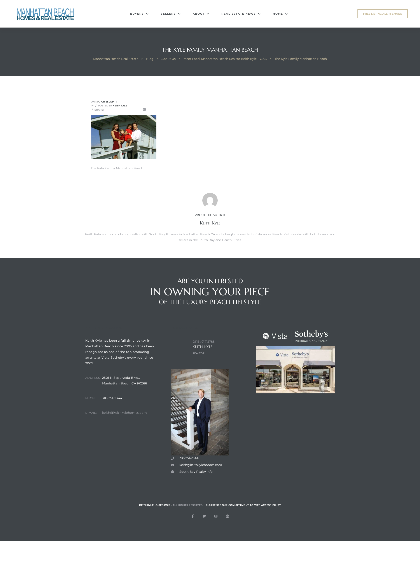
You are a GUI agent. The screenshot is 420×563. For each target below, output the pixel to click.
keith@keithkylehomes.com (124, 413)
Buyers (137, 13)
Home (278, 13)
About (199, 13)
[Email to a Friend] (144, 109)
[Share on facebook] (107, 109)
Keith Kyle (120, 105)
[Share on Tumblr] (125, 109)
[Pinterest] (227, 516)
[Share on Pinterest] (138, 109)
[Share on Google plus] (131, 109)
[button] (382, 13)
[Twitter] (204, 516)
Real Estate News (238, 13)
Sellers (168, 13)
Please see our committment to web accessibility (243, 505)
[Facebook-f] (192, 516)
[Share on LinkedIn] (119, 109)
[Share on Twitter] (113, 109)
